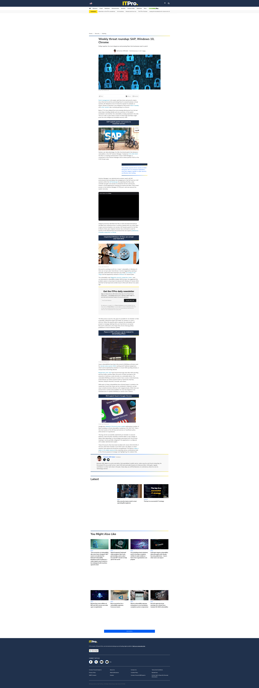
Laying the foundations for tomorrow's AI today (161, 11)
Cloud (101, 8)
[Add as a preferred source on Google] (93, 650)
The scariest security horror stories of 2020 (134, 168)
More (145, 8)
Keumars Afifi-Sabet (123, 51)
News (144, 51)
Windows (121, 274)
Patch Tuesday (134, 105)
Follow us (129, 96)
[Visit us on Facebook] (90, 662)
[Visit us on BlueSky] (106, 662)
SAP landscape (113, 182)
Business (95, 8)
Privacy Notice (111, 306)
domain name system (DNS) (108, 366)
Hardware (107, 8)
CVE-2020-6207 (133, 154)
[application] (118, 206)
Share (102, 96)
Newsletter (136, 96)
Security (123, 8)
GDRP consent (92, 675)
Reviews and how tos (131, 11)
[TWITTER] (104, 460)
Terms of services (119, 305)
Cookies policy (134, 672)
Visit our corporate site (138, 646)
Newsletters (155, 672)
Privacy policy (92, 672)
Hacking (104, 33)
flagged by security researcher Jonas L (121, 277)
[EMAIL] (108, 460)
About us (112, 670)
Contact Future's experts (95, 670)
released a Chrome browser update (115, 426)
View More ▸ (129, 631)
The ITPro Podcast (142, 11)
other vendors (105, 107)
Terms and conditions (157, 670)
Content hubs (131, 8)
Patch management (104, 100)
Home (90, 33)
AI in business (120, 11)
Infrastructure (115, 8)
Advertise (139, 8)
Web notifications (114, 672)
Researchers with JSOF (104, 372)
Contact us (134, 670)
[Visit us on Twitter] (96, 662)
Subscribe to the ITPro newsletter (106, 11)
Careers (112, 675)
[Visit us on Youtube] (101, 662)
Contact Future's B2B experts (138, 675)
